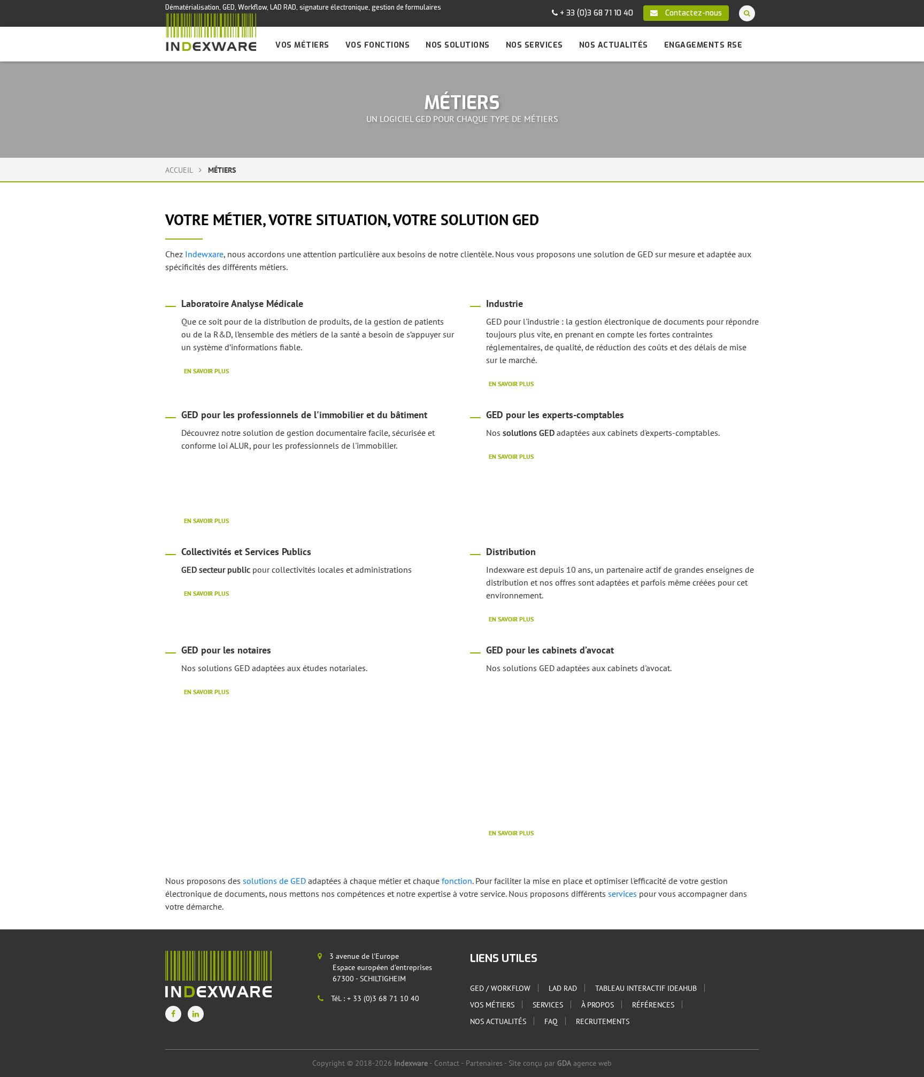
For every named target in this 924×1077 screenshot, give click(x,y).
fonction (457, 880)
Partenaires (484, 1063)
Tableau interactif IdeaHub (646, 988)
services (623, 893)
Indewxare (204, 254)
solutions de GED (275, 880)
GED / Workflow (500, 988)
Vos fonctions (377, 45)
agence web (584, 1063)
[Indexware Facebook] (173, 1014)
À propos (597, 1005)
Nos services (534, 45)
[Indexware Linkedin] (196, 1014)
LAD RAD (563, 988)
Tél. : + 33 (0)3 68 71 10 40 (374, 998)
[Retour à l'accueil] (210, 32)
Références (653, 1005)
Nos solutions (458, 45)
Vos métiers (302, 45)
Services (548, 1005)
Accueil (178, 170)
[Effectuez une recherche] (747, 13)
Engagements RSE (703, 45)
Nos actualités (613, 45)
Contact (446, 1063)
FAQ (551, 1021)
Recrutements (602, 1021)
